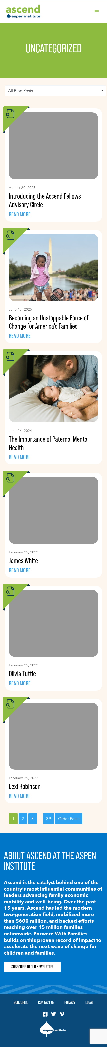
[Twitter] (53, 1014)
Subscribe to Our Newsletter (32, 966)
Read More (20, 214)
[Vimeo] (62, 1014)
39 (48, 818)
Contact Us (46, 1002)
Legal (89, 1002)
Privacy (69, 1002)
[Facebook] (45, 1014)
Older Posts (68, 818)
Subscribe (21, 1002)
